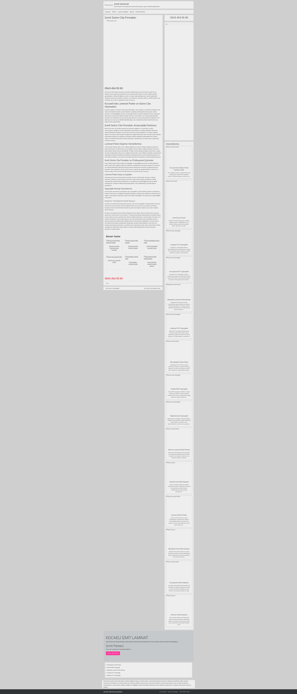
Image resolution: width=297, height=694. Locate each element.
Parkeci (114, 12)
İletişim (132, 12)
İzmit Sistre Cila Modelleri (112, 288)
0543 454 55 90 (140, 12)
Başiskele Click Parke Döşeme (179, 549)
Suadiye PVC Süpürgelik (179, 245)
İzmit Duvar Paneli (179, 218)
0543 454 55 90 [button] (113, 653)
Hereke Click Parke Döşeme (179, 482)
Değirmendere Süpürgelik (179, 416)
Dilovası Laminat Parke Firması (179, 450)
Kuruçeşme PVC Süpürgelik (179, 271)
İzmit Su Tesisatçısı (173, 691)
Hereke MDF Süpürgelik (179, 389)
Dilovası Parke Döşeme (179, 615)
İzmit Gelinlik (162, 691)
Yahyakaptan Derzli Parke (179, 362)
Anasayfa (107, 12)
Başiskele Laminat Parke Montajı (179, 300)
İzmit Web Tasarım (185, 691)
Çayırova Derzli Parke (179, 515)
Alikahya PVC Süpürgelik (179, 328)
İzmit (107, 283)
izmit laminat (121, 3)
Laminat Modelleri (123, 12)
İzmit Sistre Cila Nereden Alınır (152, 288)
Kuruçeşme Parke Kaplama (179, 583)
